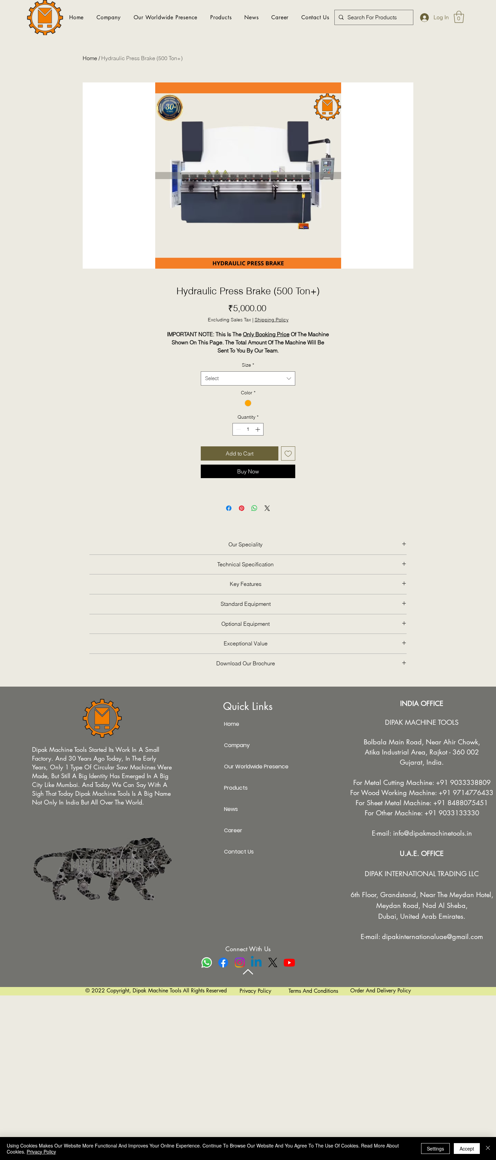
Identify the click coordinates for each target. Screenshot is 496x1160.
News (231, 809)
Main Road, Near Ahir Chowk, (434, 742)
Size (248, 365)
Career (233, 830)
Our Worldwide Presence (248, 766)
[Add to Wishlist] (288, 453)
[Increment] (258, 429)
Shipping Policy (271, 320)
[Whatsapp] (206, 962)
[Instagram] (239, 962)
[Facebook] (223, 962)
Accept (467, 1148)
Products (236, 788)
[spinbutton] (248, 429)
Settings (435, 1148)
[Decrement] (237, 429)
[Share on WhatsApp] (254, 508)
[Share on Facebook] (229, 508)
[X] (272, 962)
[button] (459, 17)
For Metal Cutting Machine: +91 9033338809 (422, 782)
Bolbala (375, 742)
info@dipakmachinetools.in (432, 833)
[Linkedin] (256, 962)
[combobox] (248, 378)
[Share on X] (267, 508)
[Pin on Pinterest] (242, 508)
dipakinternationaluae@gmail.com (432, 936)
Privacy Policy (41, 1151)
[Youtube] (289, 962)
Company (237, 745)
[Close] (488, 1148)
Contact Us (239, 852)
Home (90, 58)
